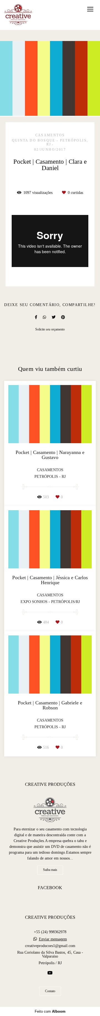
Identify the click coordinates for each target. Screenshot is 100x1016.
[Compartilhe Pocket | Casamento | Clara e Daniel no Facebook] (36, 317)
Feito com (50, 1011)
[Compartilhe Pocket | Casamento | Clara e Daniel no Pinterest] (63, 317)
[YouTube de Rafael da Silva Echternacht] (50, 973)
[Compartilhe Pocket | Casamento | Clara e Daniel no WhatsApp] (44, 317)
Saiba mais (50, 870)
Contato (50, 991)
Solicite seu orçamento (50, 329)
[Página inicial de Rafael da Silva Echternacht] (18, 15)
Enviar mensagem (53, 939)
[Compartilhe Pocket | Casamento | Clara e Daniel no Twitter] (54, 317)
